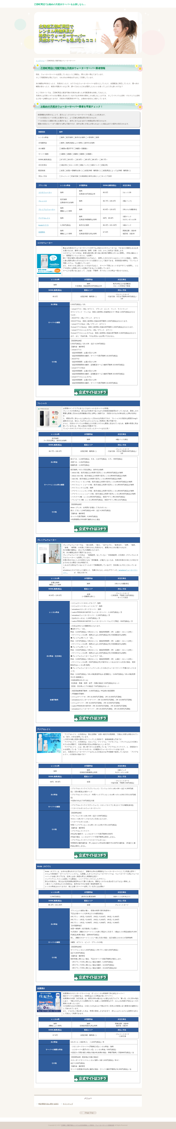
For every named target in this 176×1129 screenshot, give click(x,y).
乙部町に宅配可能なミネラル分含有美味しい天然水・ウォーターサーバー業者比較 (87, 1125)
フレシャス (42, 201)
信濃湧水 (41, 232)
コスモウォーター (45, 192)
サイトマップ (68, 1104)
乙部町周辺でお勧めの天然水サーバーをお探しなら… (60, 4)
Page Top (88, 1112)
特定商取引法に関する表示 (48, 1104)
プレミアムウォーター (46, 209)
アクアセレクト (44, 218)
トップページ (40, 61)
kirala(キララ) (43, 225)
